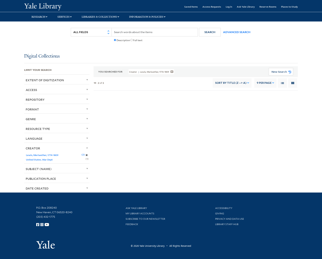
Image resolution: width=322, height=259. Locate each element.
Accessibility (223, 208)
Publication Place (41, 179)
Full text (137, 40)
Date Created (37, 188)
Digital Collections (42, 56)
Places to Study (289, 6)
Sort (231, 82)
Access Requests (211, 6)
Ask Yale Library (246, 6)
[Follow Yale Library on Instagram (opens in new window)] (41, 224)
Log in (229, 6)
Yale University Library (44, 6)
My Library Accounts (140, 213)
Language (34, 138)
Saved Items (191, 6)
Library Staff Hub (226, 224)
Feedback (132, 224)
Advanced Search (236, 32)
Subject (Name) (39, 169)
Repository (35, 100)
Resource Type (38, 129)
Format (32, 109)
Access (31, 90)
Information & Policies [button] (146, 16)
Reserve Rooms (267, 6)
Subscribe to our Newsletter (145, 219)
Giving (219, 213)
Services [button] (63, 16)
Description (123, 40)
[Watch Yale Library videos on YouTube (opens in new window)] (47, 224)
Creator (33, 148)
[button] (210, 32)
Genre (31, 119)
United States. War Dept (39, 159)
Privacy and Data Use (229, 219)
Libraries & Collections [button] (99, 16)
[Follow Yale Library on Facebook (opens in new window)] (37, 224)
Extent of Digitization (45, 80)
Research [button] (38, 16)
